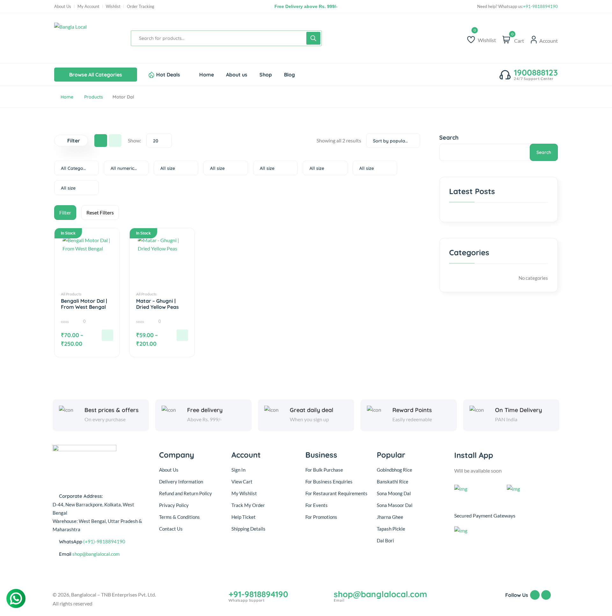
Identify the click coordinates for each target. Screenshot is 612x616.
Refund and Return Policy (185, 493)
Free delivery (204, 410)
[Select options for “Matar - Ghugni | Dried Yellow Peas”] (182, 335)
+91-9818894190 (540, 6)
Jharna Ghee (390, 517)
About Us (62, 6)
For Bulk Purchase (324, 470)
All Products (71, 294)
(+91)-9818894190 (104, 541)
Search (449, 137)
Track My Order (248, 505)
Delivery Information (181, 481)
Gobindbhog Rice (394, 470)
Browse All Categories (95, 74)
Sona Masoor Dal (394, 505)
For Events (316, 505)
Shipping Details (248, 529)
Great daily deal (311, 410)
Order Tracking (140, 6)
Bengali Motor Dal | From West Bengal (84, 304)
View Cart (241, 481)
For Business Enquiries (329, 481)
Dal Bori (385, 540)
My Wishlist (244, 493)
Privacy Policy (174, 505)
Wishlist (113, 6)
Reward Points (412, 410)
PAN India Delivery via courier (306, 6)
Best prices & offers (111, 410)
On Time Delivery (518, 410)
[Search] (313, 38)
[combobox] (159, 140)
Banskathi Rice (392, 481)
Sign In (238, 470)
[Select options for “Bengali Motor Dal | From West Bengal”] (107, 335)
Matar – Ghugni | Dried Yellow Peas (157, 304)
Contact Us (171, 529)
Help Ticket (243, 517)
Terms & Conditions (179, 517)
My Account (88, 6)
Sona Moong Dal (394, 493)
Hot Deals (168, 74)
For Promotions (321, 517)
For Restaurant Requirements (336, 493)
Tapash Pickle (391, 529)
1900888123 (536, 73)
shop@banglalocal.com (96, 554)
